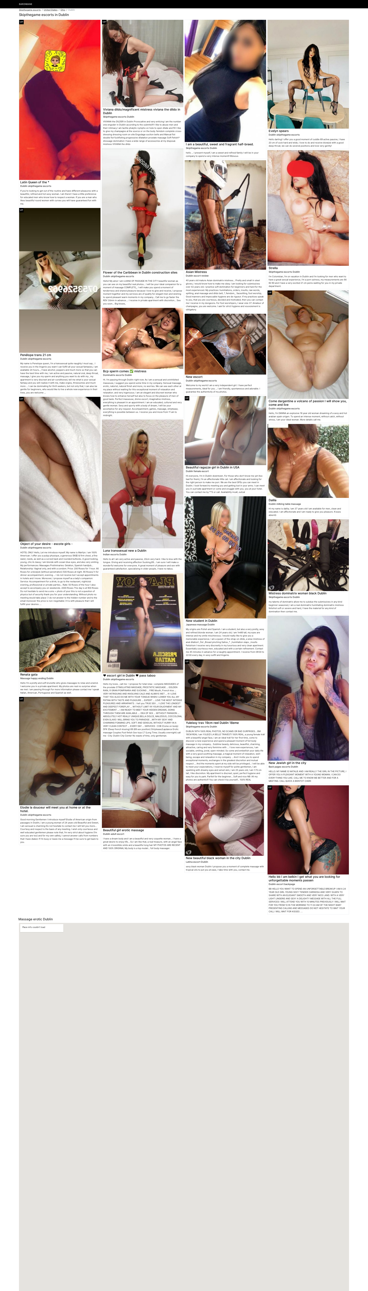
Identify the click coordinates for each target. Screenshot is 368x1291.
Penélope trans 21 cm (35, 355)
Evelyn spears (279, 131)
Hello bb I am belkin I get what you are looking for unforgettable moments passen (304, 878)
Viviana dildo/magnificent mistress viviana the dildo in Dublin (141, 111)
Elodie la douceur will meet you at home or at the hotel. (55, 809)
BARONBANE (25, 4)
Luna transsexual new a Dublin (124, 550)
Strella (273, 268)
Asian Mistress (196, 272)
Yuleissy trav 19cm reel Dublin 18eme (212, 723)
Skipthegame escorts (30, 9)
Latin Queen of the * (34, 182)
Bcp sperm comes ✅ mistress (124, 371)
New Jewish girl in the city (287, 763)
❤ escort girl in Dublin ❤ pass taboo (129, 675)
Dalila (272, 500)
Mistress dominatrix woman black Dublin (297, 593)
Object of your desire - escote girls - (46, 544)
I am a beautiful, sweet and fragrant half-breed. (220, 144)
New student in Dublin (201, 621)
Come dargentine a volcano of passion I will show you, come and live (308, 402)
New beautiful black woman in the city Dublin (218, 858)
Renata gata (29, 674)
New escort (194, 377)
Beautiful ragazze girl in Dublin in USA (212, 467)
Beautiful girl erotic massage (123, 830)
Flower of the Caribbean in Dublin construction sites (140, 272)
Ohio (63, 9)
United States (50, 9)
